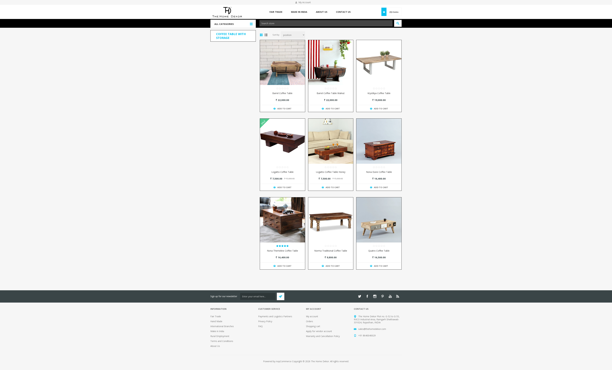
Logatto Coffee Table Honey (330, 171)
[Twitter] (359, 296)
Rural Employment (219, 336)
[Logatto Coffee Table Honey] (330, 141)
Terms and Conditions (221, 341)
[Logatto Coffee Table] (282, 141)
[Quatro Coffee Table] (378, 219)
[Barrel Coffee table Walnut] (330, 62)
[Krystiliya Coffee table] (378, 62)
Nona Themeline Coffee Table (282, 250)
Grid (261, 35)
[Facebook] (367, 296)
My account (312, 316)
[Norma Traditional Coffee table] (330, 219)
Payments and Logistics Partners (275, 316)
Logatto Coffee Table (282, 171)
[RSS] (397, 296)
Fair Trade (215, 316)
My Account (305, 2)
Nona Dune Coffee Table (379, 171)
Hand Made (216, 321)
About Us (215, 346)
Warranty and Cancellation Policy (323, 336)
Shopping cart (313, 326)
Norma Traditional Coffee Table (330, 250)
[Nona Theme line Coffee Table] (282, 219)
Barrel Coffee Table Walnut (331, 93)
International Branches (222, 326)
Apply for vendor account (319, 331)
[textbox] (326, 23)
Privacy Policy (265, 321)
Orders (309, 321)
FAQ (260, 326)
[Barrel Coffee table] (282, 62)
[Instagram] (374, 296)
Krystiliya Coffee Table (379, 93)
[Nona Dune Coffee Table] (378, 141)
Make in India (217, 331)
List (266, 35)
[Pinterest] (382, 296)
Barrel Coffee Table (282, 93)
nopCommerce (283, 361)
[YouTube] (390, 296)
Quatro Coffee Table (379, 250)
